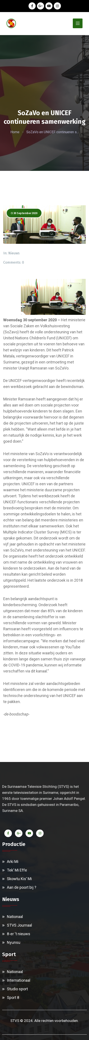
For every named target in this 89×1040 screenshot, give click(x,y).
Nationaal (15, 916)
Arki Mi (12, 861)
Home (14, 132)
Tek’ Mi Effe (17, 870)
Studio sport (17, 989)
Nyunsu (13, 942)
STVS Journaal (19, 925)
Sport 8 (13, 997)
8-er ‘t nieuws (18, 934)
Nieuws (14, 253)
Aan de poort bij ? (21, 887)
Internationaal (18, 980)
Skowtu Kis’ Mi (19, 878)
